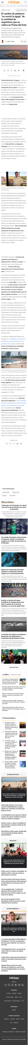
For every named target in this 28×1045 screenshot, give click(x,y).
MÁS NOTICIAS (14, 667)
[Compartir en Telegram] (18, 70)
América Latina (5, 10)
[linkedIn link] (22, 985)
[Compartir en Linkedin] (15, 70)
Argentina (6, 1019)
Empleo (14, 1010)
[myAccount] (25, 2)
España (19, 993)
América (9, 993)
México (16, 997)
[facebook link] (5, 985)
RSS (23, 1000)
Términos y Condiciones (8, 1031)
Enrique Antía (15, 492)
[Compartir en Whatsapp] (4, 70)
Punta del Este (5, 492)
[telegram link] (19, 985)
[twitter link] (9, 985)
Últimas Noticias (16, 1000)
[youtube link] (15, 985)
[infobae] (14, 2)
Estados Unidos (10, 997)
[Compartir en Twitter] (11, 70)
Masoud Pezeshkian (9, 6)
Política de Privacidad (20, 1031)
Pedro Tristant (10, 41)
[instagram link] (12, 985)
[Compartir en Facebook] (8, 70)
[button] (2, 2)
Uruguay (4, 495)
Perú (21, 997)
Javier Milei (12, 495)
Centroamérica (7, 1000)
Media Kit (16, 1022)
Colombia (14, 993)
